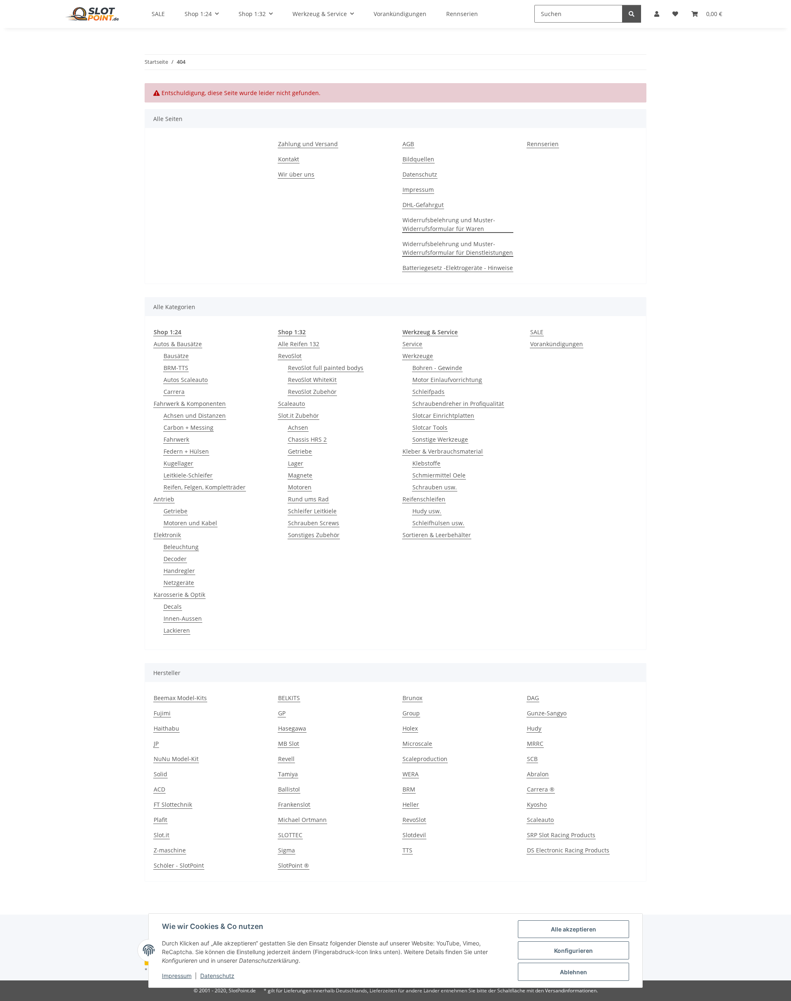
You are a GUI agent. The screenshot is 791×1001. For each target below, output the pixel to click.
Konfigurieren (573, 950)
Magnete (300, 475)
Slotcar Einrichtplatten (443, 415)
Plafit (160, 820)
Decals (173, 606)
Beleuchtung (181, 547)
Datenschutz (217, 975)
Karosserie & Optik (179, 594)
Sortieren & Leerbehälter (437, 535)
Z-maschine (170, 850)
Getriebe (175, 511)
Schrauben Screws (313, 523)
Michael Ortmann (302, 820)
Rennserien (543, 144)
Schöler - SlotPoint (179, 865)
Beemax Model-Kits (180, 698)
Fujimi (162, 713)
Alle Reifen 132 (298, 344)
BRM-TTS (176, 368)
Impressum (177, 975)
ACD (159, 789)
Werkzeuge (418, 356)
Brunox (412, 698)
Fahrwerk (176, 439)
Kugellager (178, 463)
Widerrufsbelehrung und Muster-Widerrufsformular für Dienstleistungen (458, 248)
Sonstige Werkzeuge (440, 439)
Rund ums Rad (308, 499)
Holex (410, 728)
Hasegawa (292, 728)
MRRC (535, 743)
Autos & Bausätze (178, 344)
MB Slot (288, 743)
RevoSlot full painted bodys (325, 368)
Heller (411, 804)
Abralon (538, 774)
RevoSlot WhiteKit (312, 380)
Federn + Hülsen (186, 451)
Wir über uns (296, 174)
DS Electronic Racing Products (568, 850)
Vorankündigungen (556, 344)
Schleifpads (428, 392)
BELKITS (289, 698)
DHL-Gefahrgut (423, 205)
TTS (407, 850)
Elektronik (167, 535)
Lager (295, 463)
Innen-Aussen (183, 618)
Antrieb (164, 499)
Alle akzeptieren (573, 929)
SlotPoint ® (293, 865)
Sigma (286, 850)
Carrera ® (541, 789)
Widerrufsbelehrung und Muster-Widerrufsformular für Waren (449, 224)
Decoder (175, 559)
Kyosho (537, 804)
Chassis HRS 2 (307, 439)
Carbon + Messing (188, 427)
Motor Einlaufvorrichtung (447, 380)
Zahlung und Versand (308, 144)
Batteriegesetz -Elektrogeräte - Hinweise (458, 268)
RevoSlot (290, 356)
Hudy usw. (426, 511)
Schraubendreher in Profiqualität (458, 403)
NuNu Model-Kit (176, 759)
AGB (408, 144)
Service (412, 344)
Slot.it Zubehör (298, 415)
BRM (409, 789)
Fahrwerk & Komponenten (190, 403)
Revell (286, 759)
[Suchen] (631, 14)
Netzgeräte (179, 583)
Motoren (299, 487)
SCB (532, 759)
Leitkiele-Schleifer (188, 475)
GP (282, 713)
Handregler (179, 571)
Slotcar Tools (429, 427)
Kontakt (288, 159)
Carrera (174, 392)
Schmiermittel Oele (439, 475)
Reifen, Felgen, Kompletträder (205, 487)
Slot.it (161, 835)
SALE (536, 332)
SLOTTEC (290, 835)
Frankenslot (294, 804)
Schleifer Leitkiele (312, 511)
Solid (160, 774)
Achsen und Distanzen (195, 415)
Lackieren (177, 630)
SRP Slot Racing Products (561, 835)
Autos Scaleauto (186, 380)
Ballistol (289, 789)
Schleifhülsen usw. (438, 523)
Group (411, 713)
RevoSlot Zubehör (312, 392)
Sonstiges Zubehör (313, 535)
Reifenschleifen (424, 499)
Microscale (417, 743)
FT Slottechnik (173, 804)
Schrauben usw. (434, 487)
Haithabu (166, 728)
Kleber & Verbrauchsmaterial (443, 451)
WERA (411, 774)
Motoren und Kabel (190, 523)
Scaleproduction (425, 759)
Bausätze (176, 356)
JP (156, 743)
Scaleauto (291, 403)
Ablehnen (573, 971)
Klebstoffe (426, 463)
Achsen (298, 427)
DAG (533, 698)
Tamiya (288, 774)
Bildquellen (418, 159)
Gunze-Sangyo (546, 713)
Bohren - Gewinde (437, 368)
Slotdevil (414, 835)
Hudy (534, 728)
